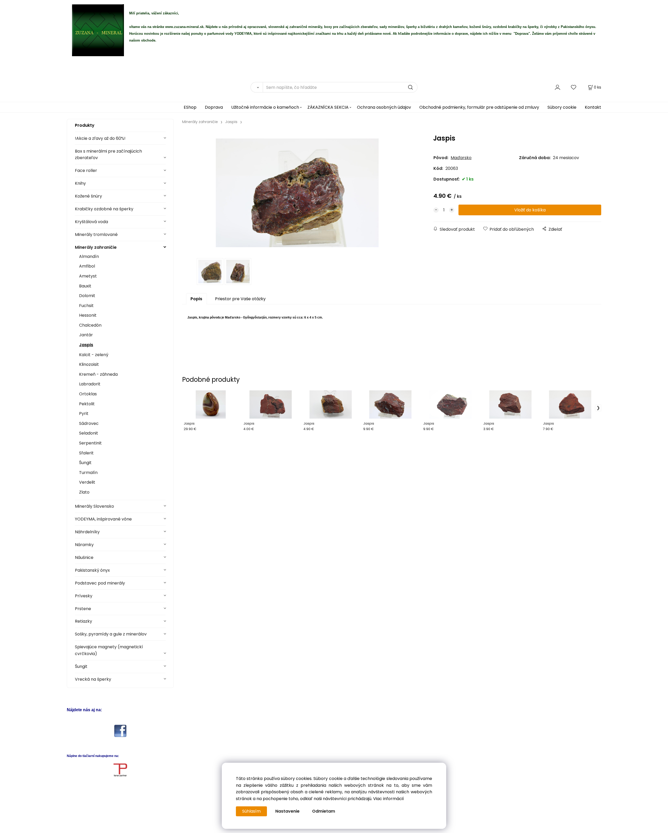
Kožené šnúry (88, 196)
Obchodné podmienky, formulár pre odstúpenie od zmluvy (479, 107)
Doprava (214, 107)
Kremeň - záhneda (98, 374)
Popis (196, 299)
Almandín (89, 256)
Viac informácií (388, 799)
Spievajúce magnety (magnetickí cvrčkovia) (109, 650)
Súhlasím (251, 811)
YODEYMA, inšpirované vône (103, 519)
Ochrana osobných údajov (384, 107)
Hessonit (88, 315)
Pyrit (83, 413)
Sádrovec (89, 423)
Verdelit (87, 482)
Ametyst (88, 276)
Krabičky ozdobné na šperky (104, 209)
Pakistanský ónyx (92, 570)
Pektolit (87, 404)
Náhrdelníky (87, 532)
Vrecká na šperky (93, 679)
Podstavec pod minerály (100, 583)
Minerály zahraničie (96, 247)
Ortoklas (88, 394)
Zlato (84, 492)
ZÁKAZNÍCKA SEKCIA (328, 107)
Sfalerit (86, 453)
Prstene (83, 609)
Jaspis (86, 345)
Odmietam (323, 811)
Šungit (85, 463)
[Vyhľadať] (256, 87)
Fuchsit (86, 306)
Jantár (86, 335)
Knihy (80, 183)
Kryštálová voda (91, 222)
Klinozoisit (89, 364)
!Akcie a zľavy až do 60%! (100, 138)
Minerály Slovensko (94, 506)
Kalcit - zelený (93, 355)
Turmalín (88, 473)
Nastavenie (287, 811)
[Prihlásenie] (557, 87)
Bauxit (85, 286)
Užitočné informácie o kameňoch (265, 107)
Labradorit (89, 384)
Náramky (84, 545)
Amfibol (87, 266)
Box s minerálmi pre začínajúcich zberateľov (108, 154)
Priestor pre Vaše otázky (240, 299)
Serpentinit (90, 443)
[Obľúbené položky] (574, 87)
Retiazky (83, 621)
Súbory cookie (561, 107)
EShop (190, 107)
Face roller (86, 170)
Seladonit (88, 433)
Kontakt (593, 107)
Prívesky (83, 596)
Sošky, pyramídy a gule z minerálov (111, 634)
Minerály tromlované (96, 235)
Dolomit (87, 296)
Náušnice (84, 557)
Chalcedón (90, 325)
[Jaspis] (297, 193)
